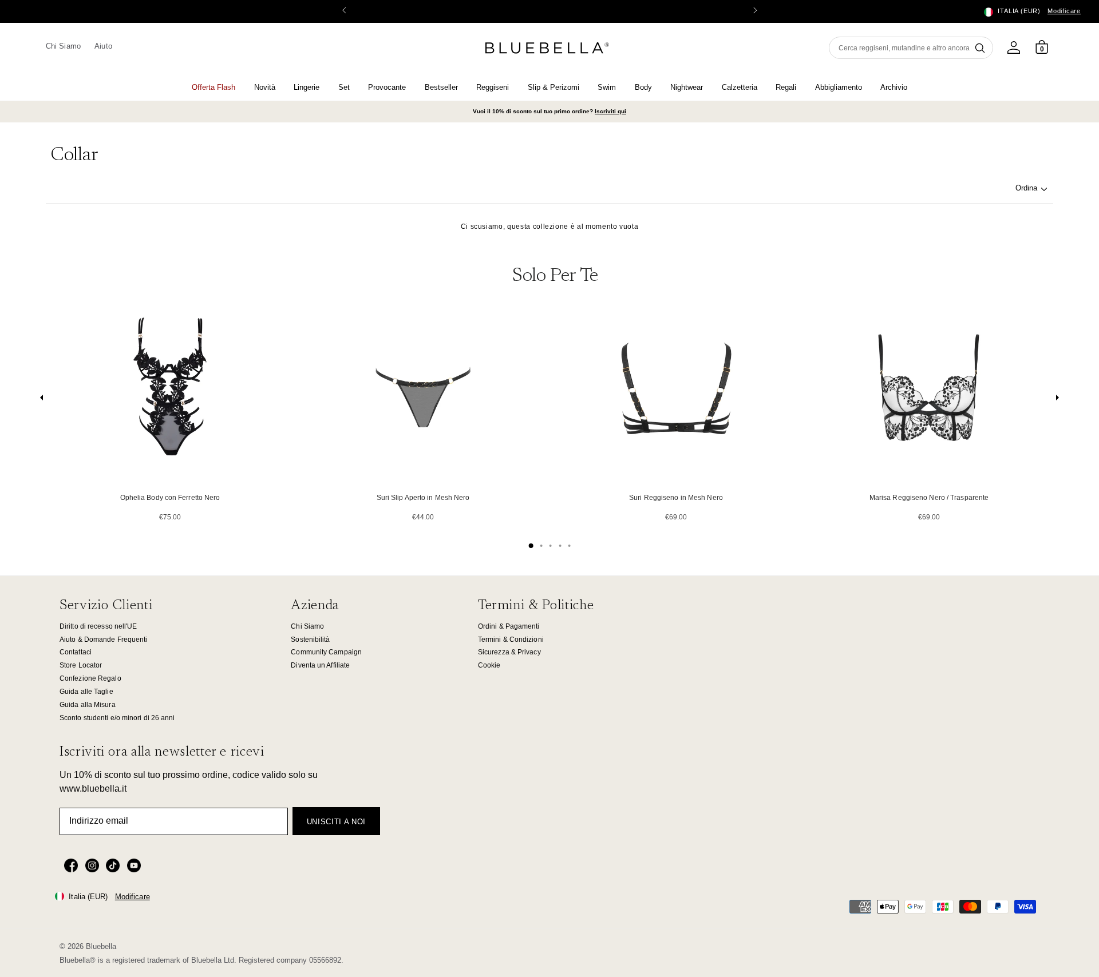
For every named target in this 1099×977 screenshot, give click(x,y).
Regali (786, 87)
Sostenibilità (310, 640)
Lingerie (306, 87)
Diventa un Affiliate (320, 665)
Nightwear (686, 87)
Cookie (489, 665)
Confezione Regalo (90, 678)
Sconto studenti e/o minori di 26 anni (117, 718)
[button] (755, 11)
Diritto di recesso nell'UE (98, 626)
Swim (607, 87)
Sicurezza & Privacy (509, 652)
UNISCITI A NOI (336, 821)
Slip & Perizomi (553, 87)
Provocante (387, 87)
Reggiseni (492, 87)
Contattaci (76, 652)
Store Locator (81, 665)
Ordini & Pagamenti (509, 626)
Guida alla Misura (88, 705)
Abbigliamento (838, 87)
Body (643, 87)
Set (344, 87)
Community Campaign (326, 652)
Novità (264, 87)
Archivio (893, 87)
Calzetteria (739, 87)
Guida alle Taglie (86, 692)
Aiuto (103, 46)
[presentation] (42, 400)
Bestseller (441, 87)
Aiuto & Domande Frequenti (103, 640)
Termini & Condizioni (511, 640)
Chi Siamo (63, 46)
